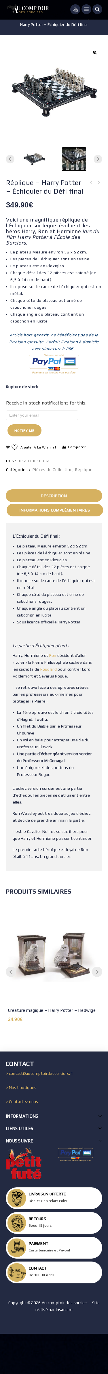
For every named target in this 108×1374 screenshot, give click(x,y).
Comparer (77, 447)
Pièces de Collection (53, 469)
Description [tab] (54, 495)
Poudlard (48, 669)
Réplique (83, 469)
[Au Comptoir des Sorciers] (27, 9)
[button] (95, 52)
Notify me (24, 431)
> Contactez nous (22, 1101)
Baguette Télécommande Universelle (98, 183)
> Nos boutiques (21, 1087)
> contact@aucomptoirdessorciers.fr (39, 1073)
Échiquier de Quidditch (91, 183)
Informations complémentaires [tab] (55, 510)
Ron (52, 655)
